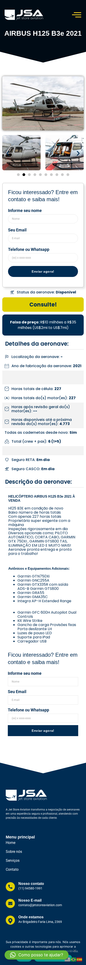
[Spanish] (80, 959)
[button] (8, 153)
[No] (75, 951)
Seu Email (17, 230)
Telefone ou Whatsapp (28, 249)
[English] (68, 959)
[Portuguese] (74, 959)
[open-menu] (76, 14)
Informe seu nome (25, 210)
